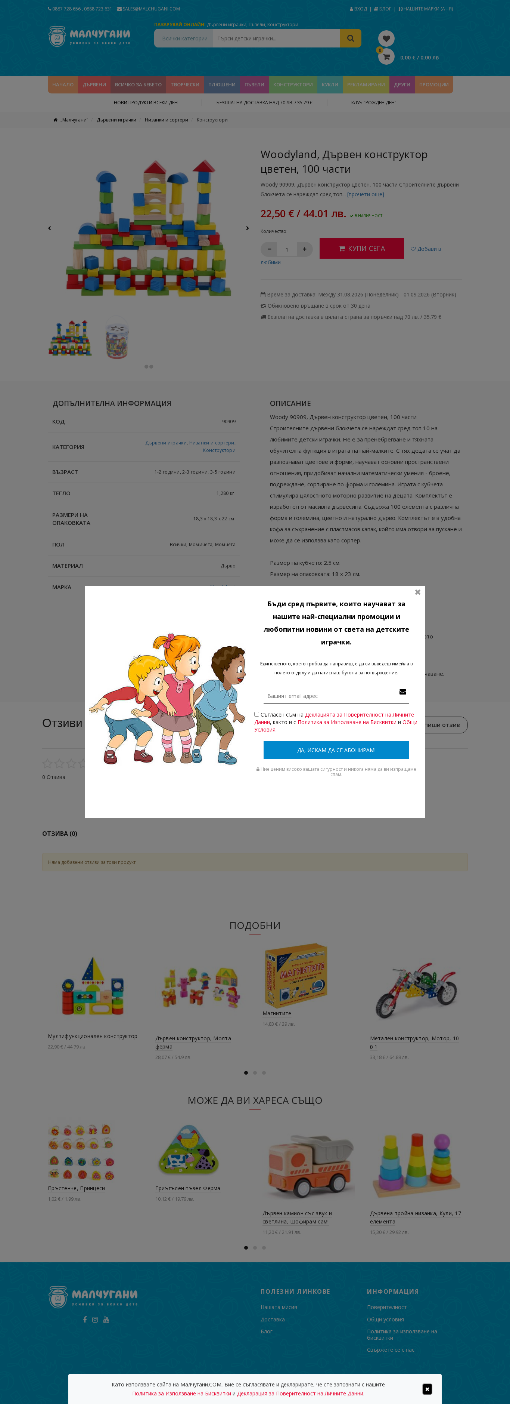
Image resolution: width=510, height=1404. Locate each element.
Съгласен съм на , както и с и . (335, 722)
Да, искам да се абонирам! (336, 750)
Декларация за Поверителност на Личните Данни (300, 1393)
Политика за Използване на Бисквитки (347, 722)
